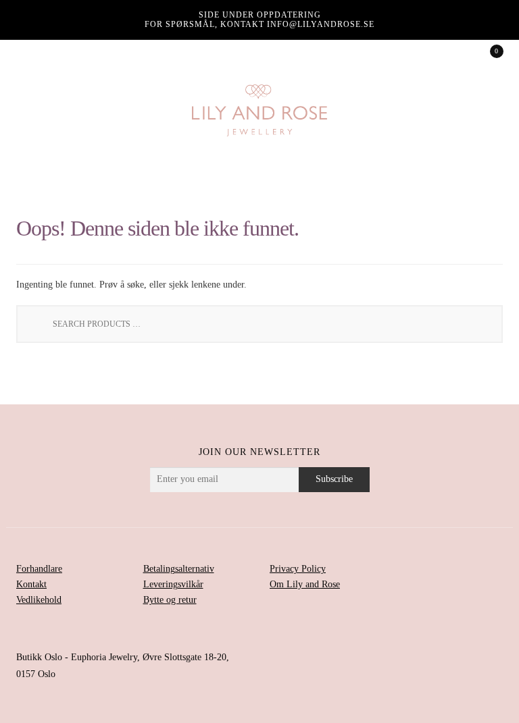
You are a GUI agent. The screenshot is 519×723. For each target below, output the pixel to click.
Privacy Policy (298, 569)
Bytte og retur (170, 600)
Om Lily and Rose (305, 584)
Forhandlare (39, 569)
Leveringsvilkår (173, 584)
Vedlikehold (38, 600)
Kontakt (31, 584)
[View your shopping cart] (487, 55)
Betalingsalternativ (178, 569)
